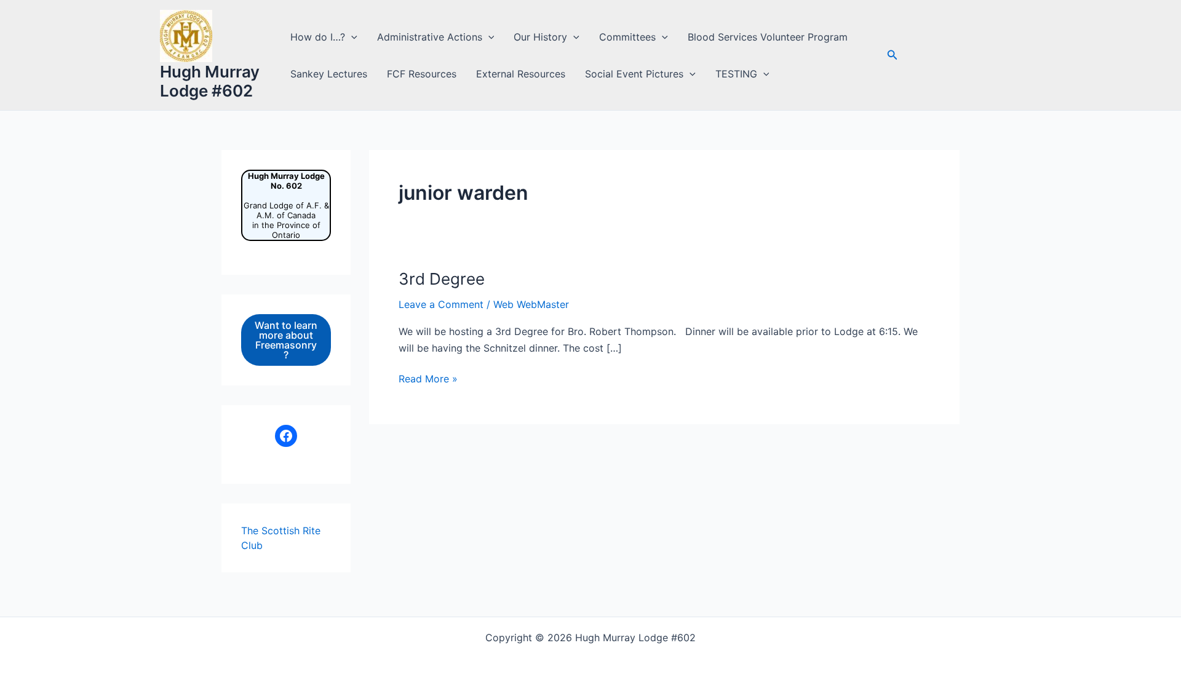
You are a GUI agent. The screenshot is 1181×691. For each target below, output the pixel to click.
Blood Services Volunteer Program (768, 37)
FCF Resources (421, 74)
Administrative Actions (429, 37)
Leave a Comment (441, 304)
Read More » (428, 379)
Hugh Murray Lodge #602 (210, 81)
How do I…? (317, 37)
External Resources (520, 74)
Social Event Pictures (634, 74)
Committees (627, 37)
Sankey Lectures (328, 74)
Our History (540, 37)
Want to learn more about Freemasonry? (286, 340)
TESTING (736, 74)
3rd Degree (442, 278)
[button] (351, 36)
